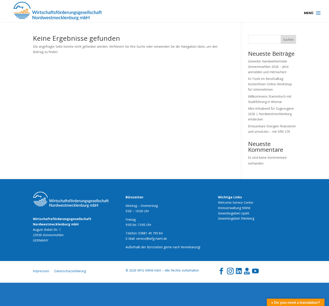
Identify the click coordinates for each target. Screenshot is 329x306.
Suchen (288, 39)
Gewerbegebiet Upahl (233, 213)
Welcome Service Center (235, 202)
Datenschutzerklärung (70, 271)
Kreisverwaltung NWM (234, 208)
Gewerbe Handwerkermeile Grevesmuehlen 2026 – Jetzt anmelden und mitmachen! (268, 66)
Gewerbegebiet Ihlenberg (236, 218)
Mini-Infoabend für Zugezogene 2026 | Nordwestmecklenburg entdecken (271, 113)
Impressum (41, 271)
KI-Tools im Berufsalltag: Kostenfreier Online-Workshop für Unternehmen (270, 84)
